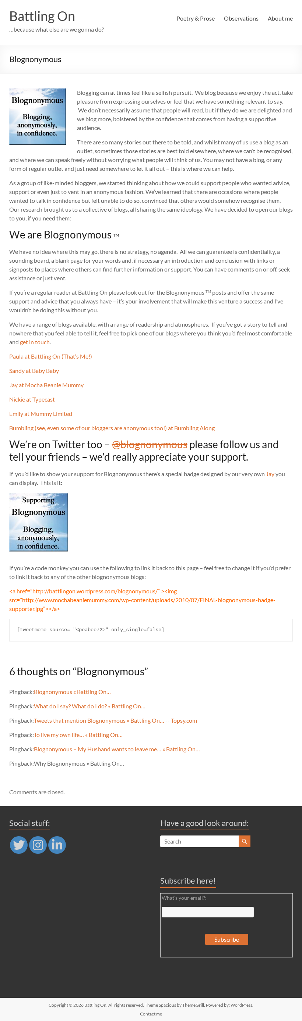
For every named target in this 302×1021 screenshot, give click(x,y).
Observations (241, 18)
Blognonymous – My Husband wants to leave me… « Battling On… (117, 748)
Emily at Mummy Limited (40, 413)
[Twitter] (19, 845)
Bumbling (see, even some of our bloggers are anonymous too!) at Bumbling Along (112, 427)
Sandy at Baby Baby (34, 370)
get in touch (35, 341)
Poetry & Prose (195, 18)
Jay (270, 473)
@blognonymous (149, 444)
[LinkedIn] (57, 845)
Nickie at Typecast (32, 399)
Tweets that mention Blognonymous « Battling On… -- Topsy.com (115, 720)
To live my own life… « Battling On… (78, 734)
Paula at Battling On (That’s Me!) (50, 356)
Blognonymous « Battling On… (72, 691)
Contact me (151, 1014)
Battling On (42, 16)
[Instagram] (38, 845)
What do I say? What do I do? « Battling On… (89, 705)
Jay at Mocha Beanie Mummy (46, 384)
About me (280, 18)
